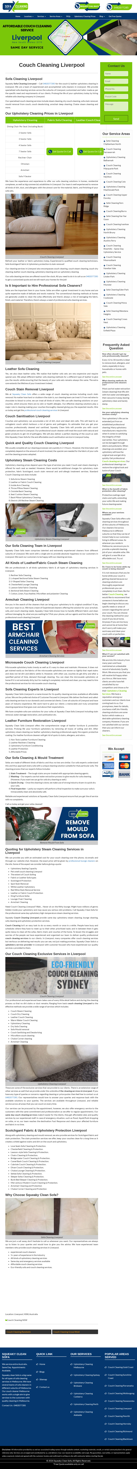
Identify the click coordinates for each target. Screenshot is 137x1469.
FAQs (68, 16)
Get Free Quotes (115, 16)
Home (18, 16)
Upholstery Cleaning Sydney (87, 1375)
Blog (101, 16)
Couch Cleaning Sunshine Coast (119, 1376)
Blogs (42, 1371)
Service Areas (55, 16)
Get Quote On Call (61, 151)
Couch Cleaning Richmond (120, 1431)
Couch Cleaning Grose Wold (67, 1331)
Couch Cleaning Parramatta (121, 1385)
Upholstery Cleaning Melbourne (83, 1366)
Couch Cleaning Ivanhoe (117, 224)
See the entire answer (112, 376)
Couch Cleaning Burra (116, 211)
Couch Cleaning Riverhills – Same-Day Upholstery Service (114, 248)
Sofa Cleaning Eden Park (117, 289)
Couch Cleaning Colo (116, 181)
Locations (28, 16)
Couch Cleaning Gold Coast (120, 1367)
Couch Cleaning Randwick (19, 1331)
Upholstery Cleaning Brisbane (83, 1384)
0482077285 (49, 83)
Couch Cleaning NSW (17, 1320)
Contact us (44, 1387)
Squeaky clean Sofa (10, 1375)
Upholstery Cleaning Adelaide (83, 1413)
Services (40, 16)
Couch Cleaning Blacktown (120, 1439)
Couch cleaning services (113, 461)
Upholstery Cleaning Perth (86, 1404)
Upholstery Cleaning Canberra (83, 1395)
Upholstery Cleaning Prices (85, 16)
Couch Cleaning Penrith (119, 1416)
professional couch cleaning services (40, 410)
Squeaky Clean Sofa (21, 394)
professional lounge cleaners (82, 860)
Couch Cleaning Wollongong (121, 1393)
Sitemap (43, 1379)
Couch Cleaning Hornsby (119, 1423)
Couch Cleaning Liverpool (120, 1408)
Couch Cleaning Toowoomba (121, 1401)
